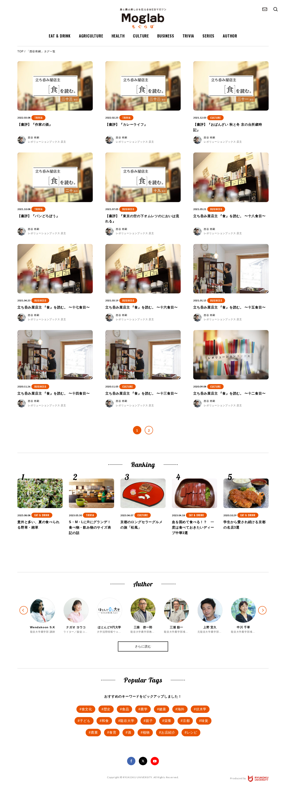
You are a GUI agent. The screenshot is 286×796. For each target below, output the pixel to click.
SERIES (208, 36)
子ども (85, 720)
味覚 (204, 720)
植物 (146, 732)
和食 (105, 720)
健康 (162, 709)
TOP (20, 51)
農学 (144, 709)
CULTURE (141, 36)
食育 (112, 732)
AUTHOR (230, 36)
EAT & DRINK (60, 36)
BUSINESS (165, 36)
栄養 (167, 720)
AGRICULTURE (91, 36)
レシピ (192, 732)
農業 (94, 732)
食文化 (87, 709)
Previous (20, 606)
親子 (149, 720)
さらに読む (143, 646)
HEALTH (118, 36)
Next (266, 614)
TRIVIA (188, 36)
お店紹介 (168, 732)
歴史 (107, 709)
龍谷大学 (127, 720)
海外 (181, 709)
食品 (125, 709)
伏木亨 (201, 709)
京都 (186, 720)
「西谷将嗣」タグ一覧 (41, 51)
